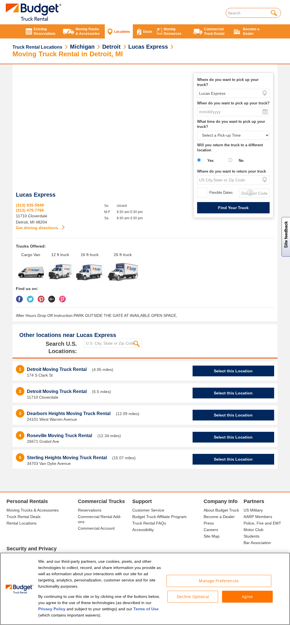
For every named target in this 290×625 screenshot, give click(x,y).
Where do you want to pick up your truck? (228, 82)
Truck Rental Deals (23, 516)
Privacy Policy (51, 609)
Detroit (111, 47)
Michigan (82, 47)
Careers (211, 529)
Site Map (211, 536)
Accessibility (143, 529)
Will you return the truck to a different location (230, 147)
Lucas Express (148, 47)
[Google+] (53, 297)
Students (251, 536)
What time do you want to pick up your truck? (231, 124)
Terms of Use (146, 609)
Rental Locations (22, 523)
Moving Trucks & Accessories (33, 510)
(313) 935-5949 (30, 205)
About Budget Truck (221, 510)
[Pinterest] (42, 297)
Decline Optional (193, 596)
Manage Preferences (219, 580)
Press (209, 523)
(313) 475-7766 (30, 210)
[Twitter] (32, 297)
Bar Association (257, 542)
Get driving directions (37, 227)
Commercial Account (96, 528)
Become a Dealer (219, 516)
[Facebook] (21, 297)
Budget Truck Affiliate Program (159, 516)
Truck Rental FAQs (149, 523)
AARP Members (258, 516)
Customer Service (148, 510)
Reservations (89, 510)
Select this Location (233, 371)
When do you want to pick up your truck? (233, 103)
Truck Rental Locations (37, 47)
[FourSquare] (64, 297)
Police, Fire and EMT (262, 523)
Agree (247, 596)
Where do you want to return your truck (231, 171)
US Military (253, 510)
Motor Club (253, 529)
